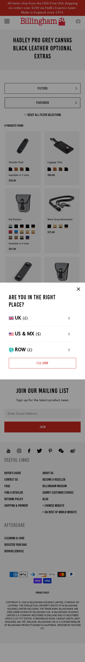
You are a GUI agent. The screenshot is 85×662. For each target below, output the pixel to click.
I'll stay (42, 363)
